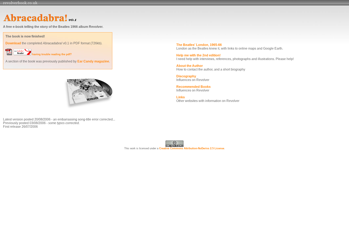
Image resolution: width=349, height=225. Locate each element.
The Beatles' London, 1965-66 (199, 45)
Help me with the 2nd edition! (198, 55)
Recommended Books (193, 86)
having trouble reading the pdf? (52, 54)
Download (13, 43)
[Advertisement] (187, 35)
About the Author (189, 65)
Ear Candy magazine (93, 61)
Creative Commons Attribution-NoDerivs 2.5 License (191, 148)
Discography (186, 76)
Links (180, 97)
